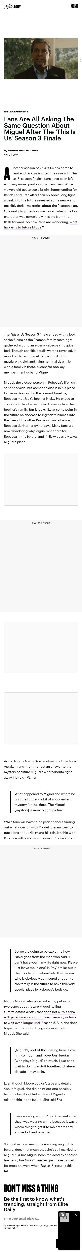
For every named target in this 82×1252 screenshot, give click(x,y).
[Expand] (62, 1214)
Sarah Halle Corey (23, 150)
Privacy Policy (11, 1228)
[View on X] (41, 479)
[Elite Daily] (12, 6)
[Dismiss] (75, 1214)
